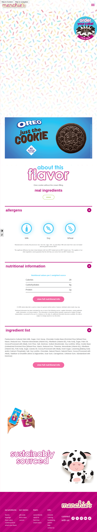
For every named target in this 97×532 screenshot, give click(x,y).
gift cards (22, 515)
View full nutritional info (48, 299)
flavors (7, 515)
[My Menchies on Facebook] (73, 518)
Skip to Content (7, 2)
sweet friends (37, 515)
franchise (36, 520)
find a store (23, 517)
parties (50, 522)
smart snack (37, 522)
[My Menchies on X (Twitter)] (77, 518)
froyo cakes (9, 520)
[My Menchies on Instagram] (81, 518)
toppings (8, 517)
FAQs (49, 525)
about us (36, 517)
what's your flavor (11, 525)
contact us (51, 528)
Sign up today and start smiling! (60, 427)
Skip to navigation (21, 2)
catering (50, 517)
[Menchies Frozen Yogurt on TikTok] (89, 518)
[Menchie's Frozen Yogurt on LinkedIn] (85, 518)
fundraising (51, 520)
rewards (50, 515)
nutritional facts (10, 522)
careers (21, 520)
